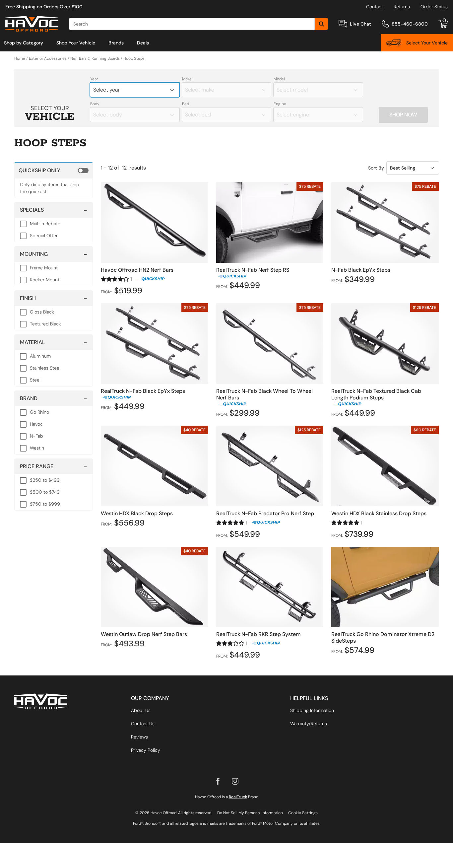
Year (94, 79)
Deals (143, 43)
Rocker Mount (44, 280)
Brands (116, 43)
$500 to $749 (45, 492)
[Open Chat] (343, 24)
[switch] (54, 170)
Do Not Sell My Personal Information (250, 812)
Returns (402, 7)
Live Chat (360, 24)
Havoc (36, 424)
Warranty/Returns (308, 724)
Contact (374, 7)
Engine (280, 103)
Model (279, 79)
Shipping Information (312, 710)
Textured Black (45, 324)
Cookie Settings (303, 812)
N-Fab (36, 436)
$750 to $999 (45, 504)
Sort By (376, 168)
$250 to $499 (45, 480)
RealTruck (238, 797)
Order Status (434, 7)
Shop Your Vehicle (75, 43)
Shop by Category (23, 43)
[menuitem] (23, 42)
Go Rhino (39, 412)
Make (187, 79)
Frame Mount (44, 268)
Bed (185, 103)
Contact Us (143, 724)
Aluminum (40, 356)
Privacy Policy (145, 750)
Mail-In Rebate (45, 224)
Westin (37, 448)
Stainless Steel (45, 368)
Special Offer (44, 236)
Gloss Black (42, 312)
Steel (35, 380)
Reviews (139, 737)
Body (94, 103)
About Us (141, 710)
